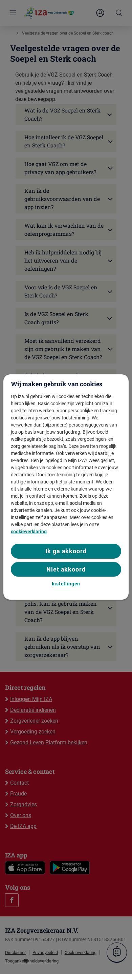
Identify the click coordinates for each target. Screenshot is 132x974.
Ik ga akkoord (66, 551)
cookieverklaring (29, 531)
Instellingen (66, 583)
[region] (66, 487)
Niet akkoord (66, 569)
